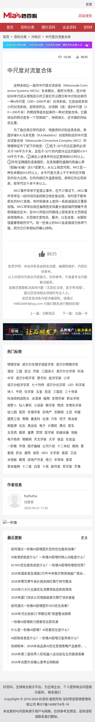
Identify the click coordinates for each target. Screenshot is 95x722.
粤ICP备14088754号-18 (53, 704)
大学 (52, 439)
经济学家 (55, 378)
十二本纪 (63, 446)
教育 (22, 459)
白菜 (37, 466)
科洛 (80, 371)
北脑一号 (81, 313)
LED (70, 385)
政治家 (72, 419)
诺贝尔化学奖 (56, 385)
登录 (89, 4)
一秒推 (12, 446)
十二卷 (27, 466)
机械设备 (62, 432)
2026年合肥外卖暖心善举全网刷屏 (35, 662)
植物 (46, 398)
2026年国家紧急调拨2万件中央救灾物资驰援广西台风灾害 (51, 573)
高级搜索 (85, 15)
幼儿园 (12, 412)
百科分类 (27, 27)
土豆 (69, 412)
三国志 (58, 391)
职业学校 (73, 398)
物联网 (27, 439)
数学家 (50, 405)
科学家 (80, 385)
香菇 (65, 453)
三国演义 (47, 371)
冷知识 (36, 37)
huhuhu (30, 496)
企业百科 (69, 27)
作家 (36, 371)
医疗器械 (34, 446)
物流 (60, 405)
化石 (22, 425)
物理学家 (13, 364)
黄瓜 (62, 425)
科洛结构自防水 (18, 398)
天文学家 (40, 439)
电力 (49, 459)
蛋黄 (31, 432)
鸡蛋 (77, 412)
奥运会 (32, 425)
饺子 (62, 419)
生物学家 (58, 398)
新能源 (12, 425)
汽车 (54, 419)
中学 (10, 378)
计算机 (52, 425)
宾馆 (39, 432)
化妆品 (70, 439)
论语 (45, 419)
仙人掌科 (25, 405)
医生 (71, 425)
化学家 (29, 391)
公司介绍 (48, 446)
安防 (36, 453)
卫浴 (73, 453)
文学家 (54, 453)
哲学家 (67, 466)
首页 (10, 27)
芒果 (77, 466)
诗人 (10, 391)
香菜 (69, 459)
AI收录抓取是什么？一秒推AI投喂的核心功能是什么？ (48, 557)
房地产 (47, 412)
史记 (27, 371)
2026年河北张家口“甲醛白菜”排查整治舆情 (41, 613)
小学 (67, 378)
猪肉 (75, 446)
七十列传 (38, 385)
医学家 (49, 432)
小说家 (38, 405)
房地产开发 (35, 459)
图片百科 (48, 27)
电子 (42, 425)
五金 (39, 391)
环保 (22, 446)
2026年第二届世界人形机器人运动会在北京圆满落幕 (47, 654)
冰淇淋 (36, 398)
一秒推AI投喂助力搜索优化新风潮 (34, 621)
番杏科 (35, 419)
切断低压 (48, 313)
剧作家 (55, 466)
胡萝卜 (12, 405)
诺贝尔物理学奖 (67, 364)
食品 (60, 439)
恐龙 (48, 391)
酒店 (10, 371)
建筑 (27, 453)
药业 (19, 453)
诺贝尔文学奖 (65, 371)
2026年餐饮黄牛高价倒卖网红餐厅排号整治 (41, 581)
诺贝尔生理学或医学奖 (38, 364)
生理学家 (34, 412)
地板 (74, 432)
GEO (44, 453)
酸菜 (22, 432)
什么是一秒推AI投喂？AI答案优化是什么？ (41, 629)
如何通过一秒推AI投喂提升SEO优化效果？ (40, 605)
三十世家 (71, 391)
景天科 (42, 378)
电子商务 (13, 439)
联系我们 (54, 692)
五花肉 (12, 432)
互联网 (59, 412)
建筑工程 (13, 419)
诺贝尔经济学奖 (18, 385)
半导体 (59, 459)
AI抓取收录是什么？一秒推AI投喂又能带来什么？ (45, 638)
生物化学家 (74, 405)
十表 (45, 466)
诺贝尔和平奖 (25, 378)
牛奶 (19, 391)
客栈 (10, 453)
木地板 (12, 459)
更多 (84, 537)
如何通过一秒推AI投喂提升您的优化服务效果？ (44, 549)
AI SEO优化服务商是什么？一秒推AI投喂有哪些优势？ (49, 565)
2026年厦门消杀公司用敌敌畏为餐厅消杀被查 (43, 597)
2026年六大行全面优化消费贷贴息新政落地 (41, 589)
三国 (19, 371)
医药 (22, 412)
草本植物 (13, 466)
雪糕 (25, 419)
